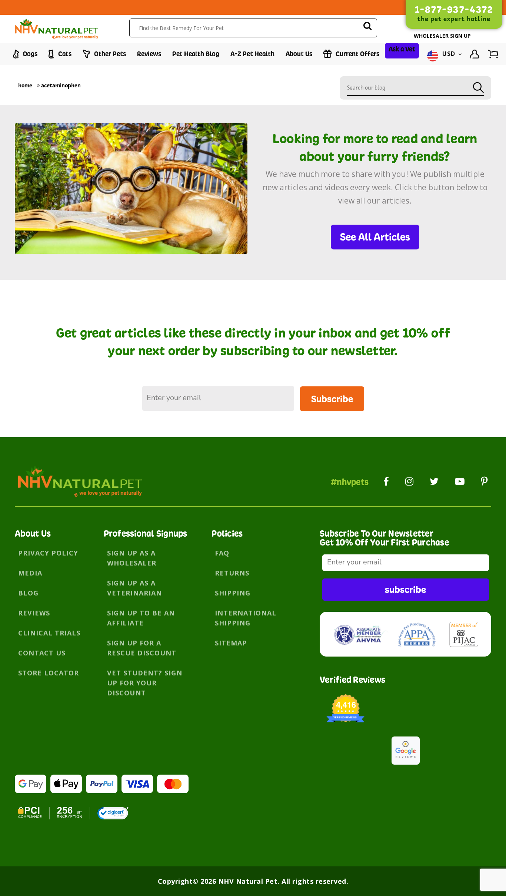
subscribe (405, 589)
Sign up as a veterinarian (134, 587)
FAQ (222, 552)
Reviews (149, 54)
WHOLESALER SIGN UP (442, 35)
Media (30, 572)
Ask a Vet (402, 49)
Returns (232, 572)
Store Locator (48, 672)
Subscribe (332, 399)
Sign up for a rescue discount (141, 647)
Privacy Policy (48, 552)
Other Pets (109, 54)
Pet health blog (195, 54)
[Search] (367, 27)
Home (25, 85)
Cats (64, 54)
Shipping (232, 592)
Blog (28, 592)
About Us (299, 54)
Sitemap (231, 642)
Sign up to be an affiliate (141, 617)
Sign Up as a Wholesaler (131, 557)
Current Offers (356, 54)
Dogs (29, 54)
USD (448, 54)
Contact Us (42, 652)
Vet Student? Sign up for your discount (144, 682)
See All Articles (375, 237)
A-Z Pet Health (252, 54)
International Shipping (245, 617)
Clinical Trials (49, 632)
